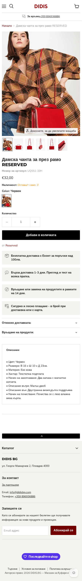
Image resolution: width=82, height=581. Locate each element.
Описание (12, 350)
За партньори (10, 485)
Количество (9, 213)
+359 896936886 (49, 16)
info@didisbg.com (20, 492)
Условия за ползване (33, 569)
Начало (7, 26)
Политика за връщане (62, 569)
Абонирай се (63, 530)
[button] (7, 144)
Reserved (12, 245)
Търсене (12, 569)
